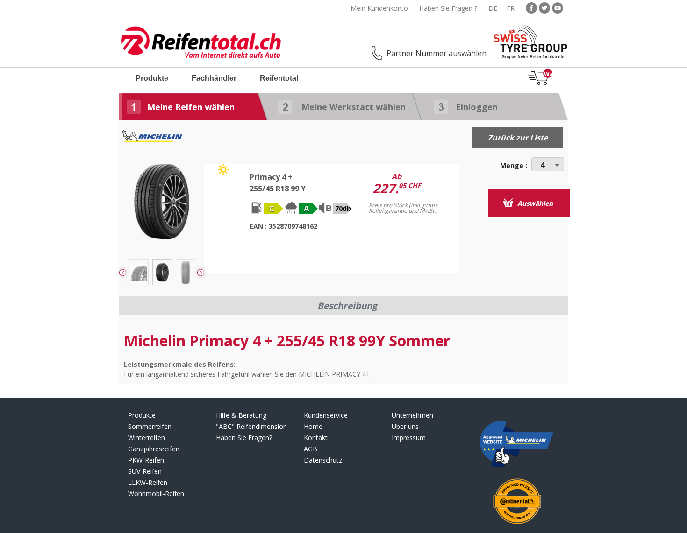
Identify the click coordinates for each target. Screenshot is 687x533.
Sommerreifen (150, 426)
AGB (310, 448)
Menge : (513, 165)
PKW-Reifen (146, 460)
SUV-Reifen (145, 471)
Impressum (409, 437)
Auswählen (534, 203)
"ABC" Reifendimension (251, 426)
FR (511, 8)
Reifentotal (279, 78)
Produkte (152, 78)
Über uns (405, 426)
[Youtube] (557, 7)
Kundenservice (326, 415)
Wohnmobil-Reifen (156, 493)
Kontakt (316, 437)
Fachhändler (214, 78)
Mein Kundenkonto (379, 8)
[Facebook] (531, 7)
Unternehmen (412, 415)
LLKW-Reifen (147, 482)
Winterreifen (146, 437)
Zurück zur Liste (518, 138)
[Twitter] (544, 7)
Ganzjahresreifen (153, 448)
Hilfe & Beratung (241, 415)
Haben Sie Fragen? (244, 437)
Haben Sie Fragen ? (448, 8)
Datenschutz (323, 460)
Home (313, 426)
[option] (162, 272)
